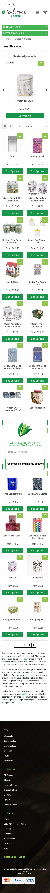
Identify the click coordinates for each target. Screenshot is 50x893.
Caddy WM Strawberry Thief (12, 409)
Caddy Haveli (37, 156)
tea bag (24, 659)
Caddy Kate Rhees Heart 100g (37, 537)
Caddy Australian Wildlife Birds (37, 199)
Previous (3, 90)
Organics (8, 834)
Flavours (7, 829)
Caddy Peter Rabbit (12, 619)
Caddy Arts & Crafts (37, 494)
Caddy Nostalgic (37, 408)
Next (46, 90)
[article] (25, 90)
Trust (6, 756)
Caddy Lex (12, 577)
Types (6, 819)
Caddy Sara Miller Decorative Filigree (12, 367)
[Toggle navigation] (38, 12)
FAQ (6, 849)
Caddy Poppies (37, 619)
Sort (20, 126)
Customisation (10, 741)
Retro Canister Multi (12, 494)
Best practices (10, 746)
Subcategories (12, 27)
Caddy (12, 156)
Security (7, 795)
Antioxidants (9, 839)
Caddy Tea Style (25, 101)
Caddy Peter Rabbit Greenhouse (12, 199)
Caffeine (8, 844)
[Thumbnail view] (4, 126)
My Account (9, 775)
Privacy (7, 800)
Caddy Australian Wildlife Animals (12, 325)
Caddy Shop (12, 282)
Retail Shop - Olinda (14, 856)
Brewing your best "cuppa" (15, 824)
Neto (25, 871)
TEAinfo (8, 813)
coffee (25, 694)
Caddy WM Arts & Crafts (37, 283)
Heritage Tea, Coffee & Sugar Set (12, 241)
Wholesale (8, 736)
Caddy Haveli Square (13, 535)
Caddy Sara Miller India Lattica (37, 367)
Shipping (7, 780)
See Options (25, 115)
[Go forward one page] (33, 645)
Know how (8, 761)
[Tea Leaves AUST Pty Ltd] (14, 12)
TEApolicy (9, 769)
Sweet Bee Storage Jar (37, 241)
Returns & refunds (11, 785)
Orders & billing (10, 790)
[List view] (10, 126)
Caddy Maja (37, 577)
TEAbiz (8, 730)
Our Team (8, 751)
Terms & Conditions (12, 805)
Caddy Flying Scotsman (37, 325)
